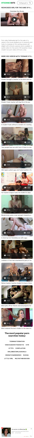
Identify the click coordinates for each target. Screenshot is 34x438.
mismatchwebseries (13, 355)
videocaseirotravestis (14, 345)
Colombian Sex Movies (17, 11)
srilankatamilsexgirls (17, 352)
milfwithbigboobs (22, 358)
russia (26, 355)
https (11, 348)
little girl (8, 358)
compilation (20, 348)
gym (27, 345)
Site (8, 3)
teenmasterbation (17, 341)
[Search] (30, 3)
